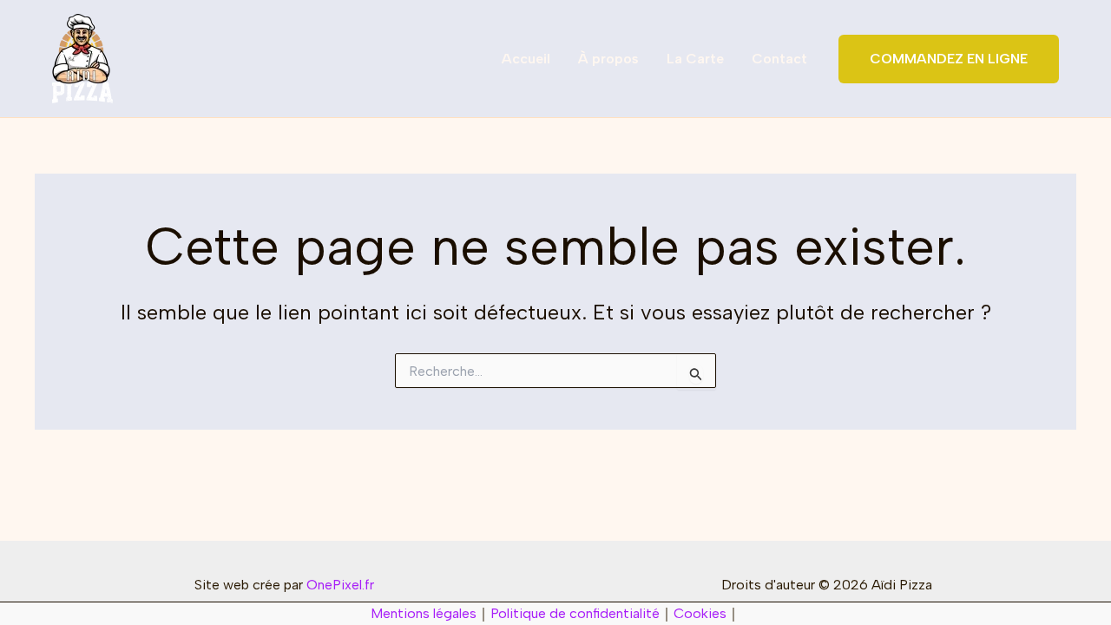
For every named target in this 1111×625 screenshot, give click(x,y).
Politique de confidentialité (575, 613)
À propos (608, 58)
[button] (948, 59)
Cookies (700, 613)
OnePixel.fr (340, 584)
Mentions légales (424, 613)
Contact (779, 58)
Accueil (526, 58)
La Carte (695, 58)
